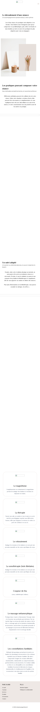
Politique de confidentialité (26, 689)
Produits (4, 694)
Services (4, 692)
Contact (4, 699)
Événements (5, 696)
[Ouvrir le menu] (38, 4)
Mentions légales (24, 687)
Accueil (4, 687)
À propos (4, 689)
